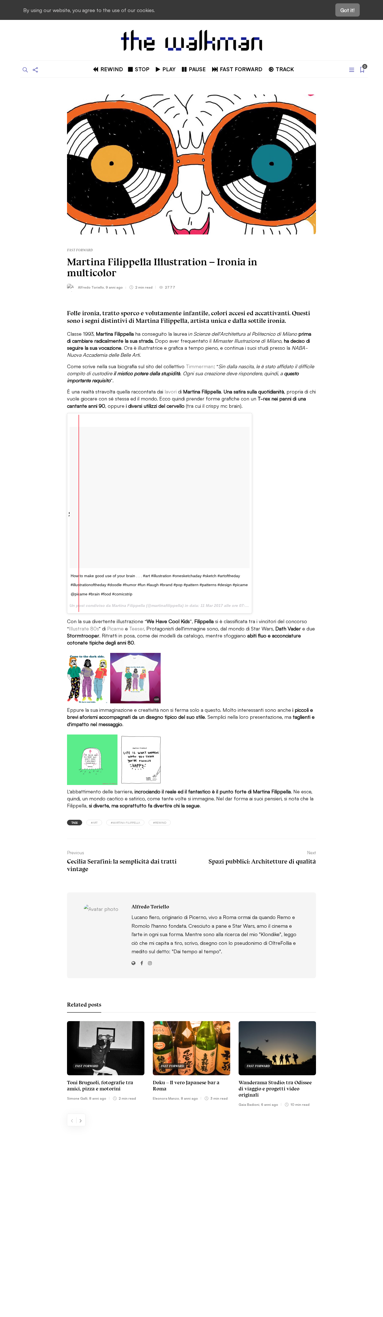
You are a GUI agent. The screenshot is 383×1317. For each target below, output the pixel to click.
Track (285, 69)
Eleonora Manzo (166, 1098)
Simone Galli (77, 1098)
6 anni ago (269, 1104)
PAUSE (197, 69)
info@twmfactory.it (206, 1274)
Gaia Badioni (249, 1104)
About (43, 1175)
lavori (171, 391)
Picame (115, 628)
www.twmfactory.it (176, 1274)
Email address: (271, 1176)
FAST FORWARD (241, 69)
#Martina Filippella (125, 822)
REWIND (111, 69)
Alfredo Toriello (91, 287)
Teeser (136, 628)
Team (42, 1202)
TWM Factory (239, 1256)
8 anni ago (97, 1098)
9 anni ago (114, 287)
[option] (106, 1062)
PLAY (169, 69)
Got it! (347, 9)
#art (94, 822)
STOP (142, 69)
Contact (45, 1188)
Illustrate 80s (84, 628)
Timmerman (199, 366)
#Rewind (159, 822)
